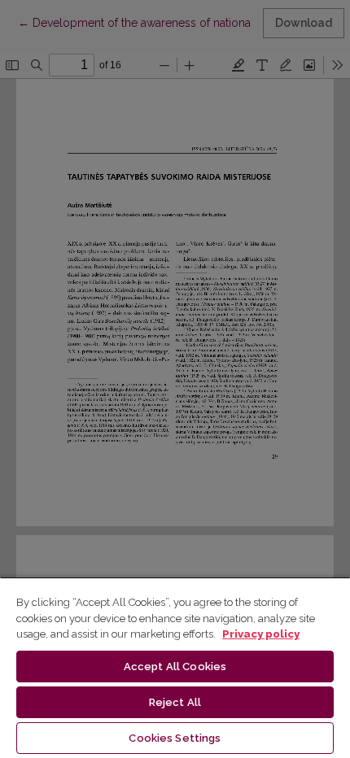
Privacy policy (261, 634)
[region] (175, 667)
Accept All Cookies (175, 666)
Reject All (175, 702)
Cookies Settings (175, 738)
